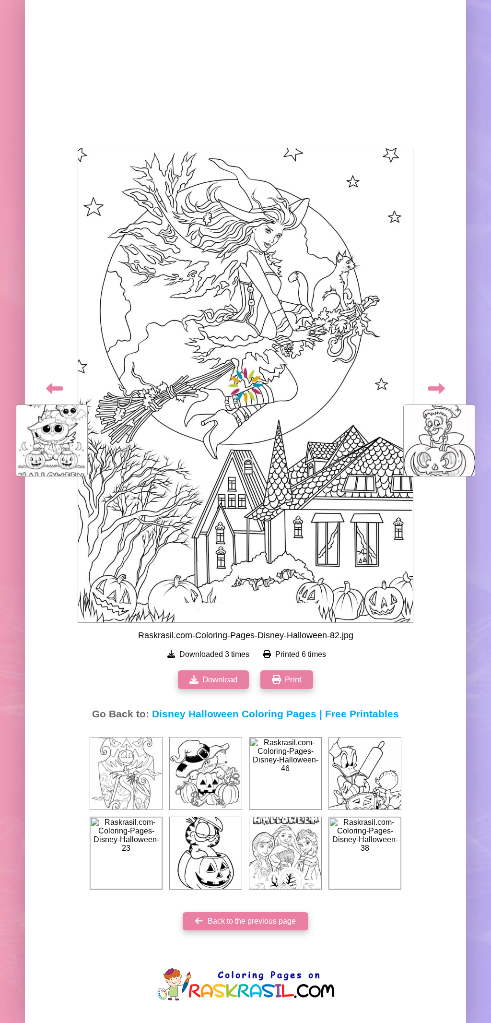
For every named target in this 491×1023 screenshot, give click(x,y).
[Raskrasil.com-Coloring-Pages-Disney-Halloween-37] (205, 853)
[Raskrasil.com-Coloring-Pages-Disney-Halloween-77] (285, 853)
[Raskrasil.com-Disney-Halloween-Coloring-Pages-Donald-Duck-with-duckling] (364, 773)
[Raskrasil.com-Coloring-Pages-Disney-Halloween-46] (285, 773)
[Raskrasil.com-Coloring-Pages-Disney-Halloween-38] (364, 853)
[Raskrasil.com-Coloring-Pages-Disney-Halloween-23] (126, 853)
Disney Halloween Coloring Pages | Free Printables (275, 714)
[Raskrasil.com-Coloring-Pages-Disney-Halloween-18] (126, 773)
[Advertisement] (245, 77)
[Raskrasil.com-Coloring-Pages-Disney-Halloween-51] (205, 773)
